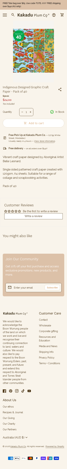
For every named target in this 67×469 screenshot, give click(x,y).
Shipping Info (46, 352)
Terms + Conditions (49, 363)
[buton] (16, 438)
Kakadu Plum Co (18, 446)
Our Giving (9, 418)
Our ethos (8, 406)
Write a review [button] (33, 216)
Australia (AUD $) (16, 438)
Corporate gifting (48, 331)
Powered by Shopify (55, 446)
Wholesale (45, 325)
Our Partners (9, 429)
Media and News (48, 346)
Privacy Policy (46, 357)
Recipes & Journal (13, 412)
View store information (44, 141)
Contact (43, 319)
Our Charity (9, 423)
